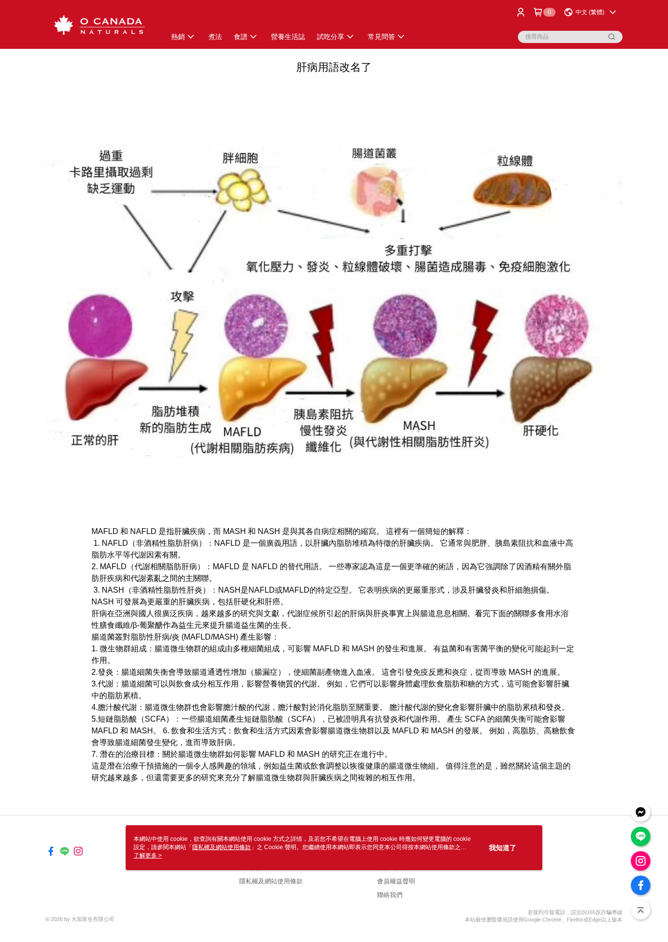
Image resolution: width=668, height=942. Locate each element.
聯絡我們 (389, 895)
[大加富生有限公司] (99, 26)
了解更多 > (148, 855)
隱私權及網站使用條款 (271, 881)
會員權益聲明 (396, 881)
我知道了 (502, 848)
